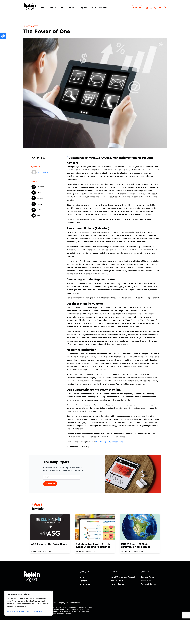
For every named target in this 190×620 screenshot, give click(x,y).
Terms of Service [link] (148, 584)
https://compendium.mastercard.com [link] (111, 442)
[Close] (51, 591)
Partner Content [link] (117, 584)
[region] (28, 603)
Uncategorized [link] (30, 26)
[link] (3, 36)
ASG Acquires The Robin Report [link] (49, 543)
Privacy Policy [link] (147, 577)
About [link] (82, 577)
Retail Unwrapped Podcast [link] (122, 577)
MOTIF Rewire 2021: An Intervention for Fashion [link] (135, 545)
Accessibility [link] (147, 580)
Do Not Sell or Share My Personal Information (24, 611)
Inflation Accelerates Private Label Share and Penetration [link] (93, 545)
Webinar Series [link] (117, 580)
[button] (55, 7)
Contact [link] (83, 581)
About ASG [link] (85, 584)
